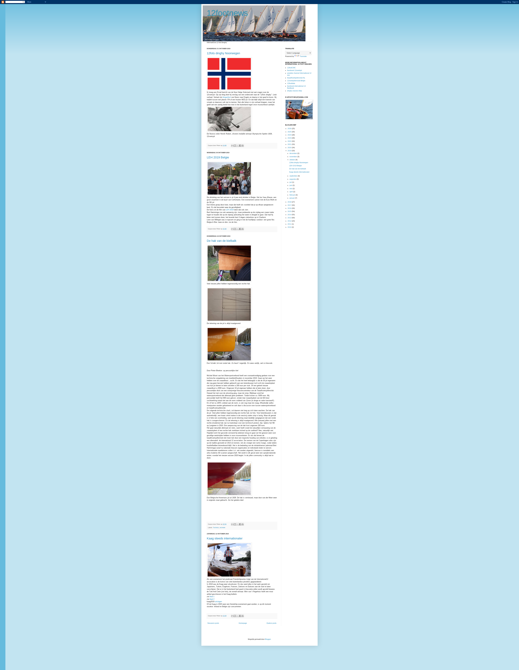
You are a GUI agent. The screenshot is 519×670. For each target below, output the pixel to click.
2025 (290, 132)
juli (291, 182)
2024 (290, 135)
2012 (290, 221)
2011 (290, 224)
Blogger (268, 639)
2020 (290, 148)
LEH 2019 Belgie (218, 157)
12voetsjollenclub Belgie (296, 81)
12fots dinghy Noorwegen (223, 53)
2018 (290, 202)
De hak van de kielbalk (221, 240)
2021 (290, 144)
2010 (290, 227)
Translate (303, 56)
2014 (290, 215)
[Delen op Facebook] (240, 145)
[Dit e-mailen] (232, 145)
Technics (216, 527)
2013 (290, 218)
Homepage (243, 623)
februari (293, 195)
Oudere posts (271, 623)
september (294, 176)
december (293, 153)
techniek (222, 527)
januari (292, 198)
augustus (293, 179)
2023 (290, 138)
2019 (290, 151)
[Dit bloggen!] (235, 145)
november (293, 157)
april (291, 192)
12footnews (227, 13)
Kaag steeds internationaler (224, 538)
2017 (290, 205)
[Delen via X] (237, 145)
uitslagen (218, 602)
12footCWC (291, 68)
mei (291, 189)
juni (291, 185)
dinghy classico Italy (294, 91)
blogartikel (227, 97)
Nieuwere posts (213, 623)
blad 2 (212, 599)
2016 (290, 208)
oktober (292, 160)
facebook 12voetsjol (294, 70)
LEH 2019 (230, 210)
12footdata (291, 83)
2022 (290, 141)
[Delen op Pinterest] (242, 145)
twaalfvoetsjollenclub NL (296, 78)
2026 (290, 129)
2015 (290, 211)
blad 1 (212, 597)
